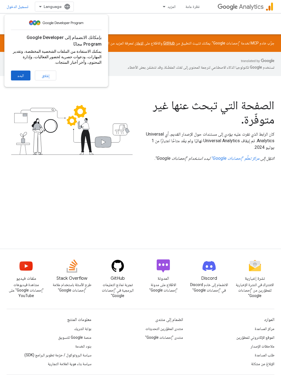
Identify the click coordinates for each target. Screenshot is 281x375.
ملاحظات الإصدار (262, 346)
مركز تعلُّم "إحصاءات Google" (235, 158)
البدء (21, 75)
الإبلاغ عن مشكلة (262, 364)
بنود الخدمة (83, 346)
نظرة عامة (192, 6)
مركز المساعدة (264, 328)
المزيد (171, 6)
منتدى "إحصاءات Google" (164, 337)
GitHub (169, 43)
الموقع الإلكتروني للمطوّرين (255, 337)
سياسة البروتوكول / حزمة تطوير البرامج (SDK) (57, 355)
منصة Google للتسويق (74, 337)
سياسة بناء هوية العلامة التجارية (69, 364)
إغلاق (45, 75)
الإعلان (139, 43)
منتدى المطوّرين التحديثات (164, 328)
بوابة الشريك (82, 328)
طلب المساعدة (264, 355)
